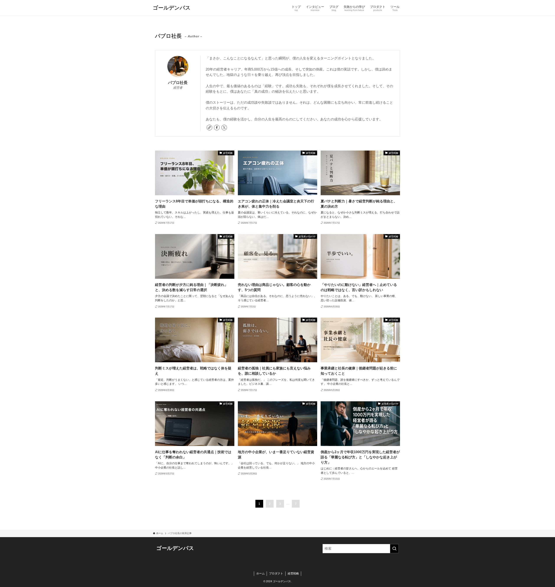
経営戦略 (293, 573)
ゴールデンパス (172, 7)
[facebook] (217, 127)
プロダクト (276, 573)
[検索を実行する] (394, 548)
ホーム (260, 573)
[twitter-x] (224, 127)
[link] (209, 127)
